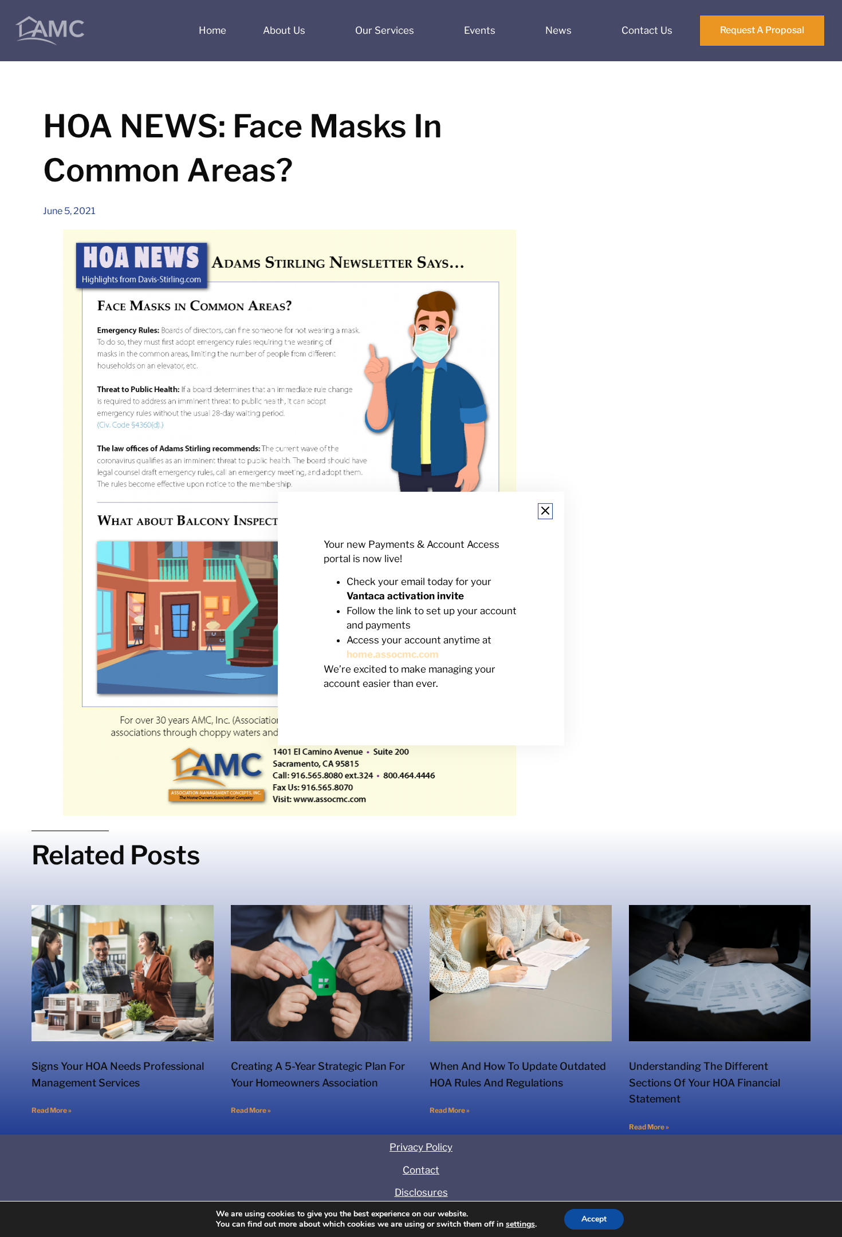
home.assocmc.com (393, 655)
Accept (594, 1219)
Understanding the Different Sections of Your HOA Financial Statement (704, 1082)
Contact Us (646, 30)
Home (212, 30)
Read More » (52, 1110)
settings (520, 1224)
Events (479, 30)
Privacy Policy (421, 1147)
